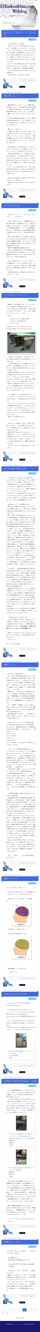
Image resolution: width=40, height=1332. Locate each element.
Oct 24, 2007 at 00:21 (15, 202)
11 (28, 1310)
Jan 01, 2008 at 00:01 (15, 29)
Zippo (22, 304)
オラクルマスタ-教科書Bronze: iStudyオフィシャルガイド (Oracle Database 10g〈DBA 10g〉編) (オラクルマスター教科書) (21, 1136)
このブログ (15, 898)
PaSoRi (23, 1029)
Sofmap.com (16, 1027)
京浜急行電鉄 (10, 729)
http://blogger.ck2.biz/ (24, 480)
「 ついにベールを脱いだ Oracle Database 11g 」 (21, 1219)
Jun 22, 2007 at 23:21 (15, 875)
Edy (19, 1016)
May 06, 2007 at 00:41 (15, 1078)
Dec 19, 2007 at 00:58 (15, 92)
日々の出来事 (32, 39)
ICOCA (33, 680)
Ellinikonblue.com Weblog (17, 9)
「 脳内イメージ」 (22, 887)
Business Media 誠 (11, 1005)
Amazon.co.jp (10, 1016)
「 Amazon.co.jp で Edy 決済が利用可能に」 (19, 1003)
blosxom (10, 63)
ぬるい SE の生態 (11, 887)
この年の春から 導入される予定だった (19, 1009)
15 (7, 1313)
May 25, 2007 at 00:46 (15, 990)
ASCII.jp (17, 217)
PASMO (13, 736)
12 (32, 1310)
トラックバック (24, 80)
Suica (13, 733)
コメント (32, 80)
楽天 (9, 1027)
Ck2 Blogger (11, 477)
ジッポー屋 (13, 420)
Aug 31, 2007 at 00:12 (15, 292)
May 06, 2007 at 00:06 (15, 1238)
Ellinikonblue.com (9, 23)
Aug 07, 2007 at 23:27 (15, 465)
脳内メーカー (14, 972)
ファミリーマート (14, 1012)
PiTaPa (10, 811)
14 (3, 1313)
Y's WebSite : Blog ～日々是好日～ (16, 1251)
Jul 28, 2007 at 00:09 (14, 661)
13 (36, 1310)
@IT (9, 1221)
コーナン (16, 396)
